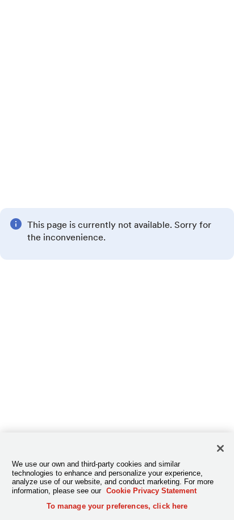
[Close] (220, 448)
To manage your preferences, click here (117, 506)
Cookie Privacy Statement (151, 490)
